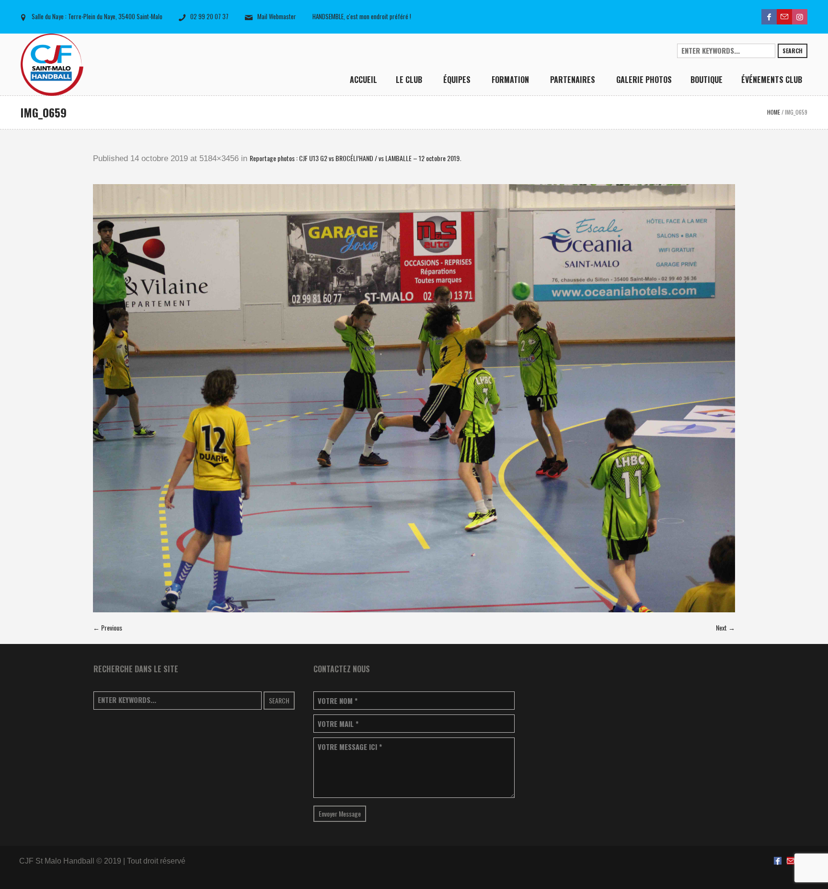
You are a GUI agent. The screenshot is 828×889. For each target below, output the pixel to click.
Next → (725, 627)
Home (773, 112)
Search (792, 51)
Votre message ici (350, 747)
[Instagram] (799, 16)
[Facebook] (769, 16)
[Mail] (784, 16)
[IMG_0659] (414, 398)
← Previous (107, 627)
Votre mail (338, 724)
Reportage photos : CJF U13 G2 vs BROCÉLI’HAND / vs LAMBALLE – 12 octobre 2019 (355, 158)
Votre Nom (337, 701)
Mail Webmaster (276, 16)
